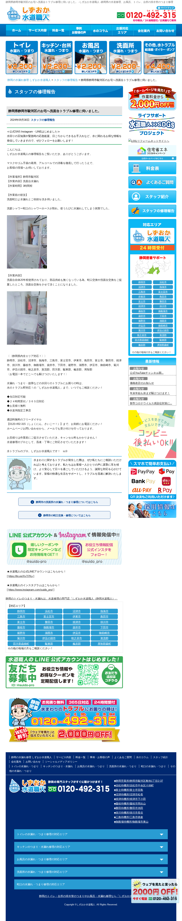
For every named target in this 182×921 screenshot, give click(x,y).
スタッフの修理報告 (66, 79)
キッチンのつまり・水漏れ (58, 766)
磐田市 (49, 621)
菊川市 (21, 638)
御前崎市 (104, 632)
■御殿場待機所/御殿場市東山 (131, 821)
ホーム (16, 30)
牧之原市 (76, 638)
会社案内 (144, 30)
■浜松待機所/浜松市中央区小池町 (134, 785)
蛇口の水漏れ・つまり (153, 766)
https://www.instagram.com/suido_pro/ (30, 589)
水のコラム (101, 30)
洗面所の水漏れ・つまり (122, 766)
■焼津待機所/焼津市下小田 (130, 798)
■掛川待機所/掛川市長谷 (128, 812)
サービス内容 (37, 30)
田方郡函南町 (21, 643)
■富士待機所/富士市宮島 (128, 789)
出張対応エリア (122, 30)
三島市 (21, 616)
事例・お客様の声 (80, 30)
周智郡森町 (104, 643)
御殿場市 (49, 627)
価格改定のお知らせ (142, 382)
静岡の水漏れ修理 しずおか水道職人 (29, 79)
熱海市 (104, 611)
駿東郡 (49, 643)
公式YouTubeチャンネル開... (147, 372)
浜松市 (49, 611)
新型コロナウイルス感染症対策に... (151, 403)
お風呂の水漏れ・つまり (91, 766)
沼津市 (77, 611)
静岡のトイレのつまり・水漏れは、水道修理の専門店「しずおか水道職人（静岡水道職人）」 (62, 598)
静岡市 (21, 611)
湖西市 (49, 632)
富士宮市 (49, 616)
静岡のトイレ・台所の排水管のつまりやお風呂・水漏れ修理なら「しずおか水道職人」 (91, 896)
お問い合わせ (165, 30)
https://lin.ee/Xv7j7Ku (20, 576)
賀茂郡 (104, 638)
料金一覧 (58, 30)
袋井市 (77, 627)
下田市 (104, 627)
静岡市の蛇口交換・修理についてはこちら (67, 515)
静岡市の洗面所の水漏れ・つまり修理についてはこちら (67, 502)
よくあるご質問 (123, 757)
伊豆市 (77, 632)
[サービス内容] (31, 30)
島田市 (104, 616)
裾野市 (21, 632)
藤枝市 (21, 627)
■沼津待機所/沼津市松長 (128, 794)
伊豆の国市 (49, 638)
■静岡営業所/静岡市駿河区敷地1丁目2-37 (138, 780)
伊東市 (77, 616)
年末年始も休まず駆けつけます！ (150, 393)
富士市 (21, 621)
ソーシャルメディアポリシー (61, 761)
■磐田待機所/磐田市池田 (128, 807)
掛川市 (104, 621)
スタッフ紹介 (160, 757)
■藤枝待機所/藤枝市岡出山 (130, 803)
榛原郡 (77, 643)
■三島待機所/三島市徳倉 (128, 817)
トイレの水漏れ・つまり (25, 766)
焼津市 (77, 621)
